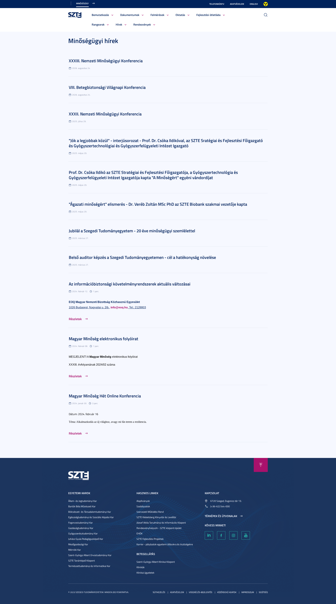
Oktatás (180, 15)
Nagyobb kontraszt (266, 4)
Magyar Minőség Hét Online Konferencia (105, 395)
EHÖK (139, 533)
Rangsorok (98, 24)
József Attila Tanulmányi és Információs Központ (161, 522)
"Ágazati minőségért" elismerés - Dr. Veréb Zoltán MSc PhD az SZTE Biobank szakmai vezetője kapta (158, 204)
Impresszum (247, 592)
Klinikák (140, 567)
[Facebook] (221, 535)
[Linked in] (209, 535)
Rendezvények (142, 24)
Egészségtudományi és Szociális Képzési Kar (91, 517)
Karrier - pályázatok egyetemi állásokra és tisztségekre (164, 544)
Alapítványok (143, 501)
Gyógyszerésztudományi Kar (83, 533)
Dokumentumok (129, 15)
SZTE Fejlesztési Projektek (150, 539)
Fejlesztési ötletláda (208, 15)
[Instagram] (233, 535)
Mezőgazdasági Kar (78, 544)
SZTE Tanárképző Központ (81, 560)
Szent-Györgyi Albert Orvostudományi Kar (89, 555)
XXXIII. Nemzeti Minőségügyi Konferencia (106, 60)
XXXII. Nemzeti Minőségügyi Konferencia (105, 113)
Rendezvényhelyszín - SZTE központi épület (158, 528)
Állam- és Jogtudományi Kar (82, 501)
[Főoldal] (75, 15)
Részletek (75, 319)
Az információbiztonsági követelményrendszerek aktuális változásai (129, 284)
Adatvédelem (237, 3)
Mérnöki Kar (74, 549)
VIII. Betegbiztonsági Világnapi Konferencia (107, 87)
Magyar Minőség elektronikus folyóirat (103, 338)
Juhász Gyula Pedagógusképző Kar (85, 539)
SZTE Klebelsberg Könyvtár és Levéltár (156, 517)
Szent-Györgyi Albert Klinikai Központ (155, 561)
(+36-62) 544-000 (220, 506)
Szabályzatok (143, 506)
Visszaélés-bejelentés (200, 592)
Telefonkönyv (216, 3)
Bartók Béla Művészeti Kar (82, 506)
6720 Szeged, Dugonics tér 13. (226, 501)
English (254, 3)
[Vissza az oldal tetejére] (261, 465)
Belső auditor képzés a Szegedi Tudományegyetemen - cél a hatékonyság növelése (142, 257)
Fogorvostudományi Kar (80, 522)
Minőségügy (82, 3)
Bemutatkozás (100, 15)
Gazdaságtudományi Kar (80, 528)
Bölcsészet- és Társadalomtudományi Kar (89, 511)
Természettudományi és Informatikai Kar (89, 566)
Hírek (119, 24)
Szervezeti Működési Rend (150, 511)
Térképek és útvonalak (221, 516)
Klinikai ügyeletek (145, 572)
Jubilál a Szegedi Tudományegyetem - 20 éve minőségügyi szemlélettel (132, 230)
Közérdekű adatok (226, 592)
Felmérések (157, 15)
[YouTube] (245, 535)
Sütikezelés (159, 592)
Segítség (263, 592)
